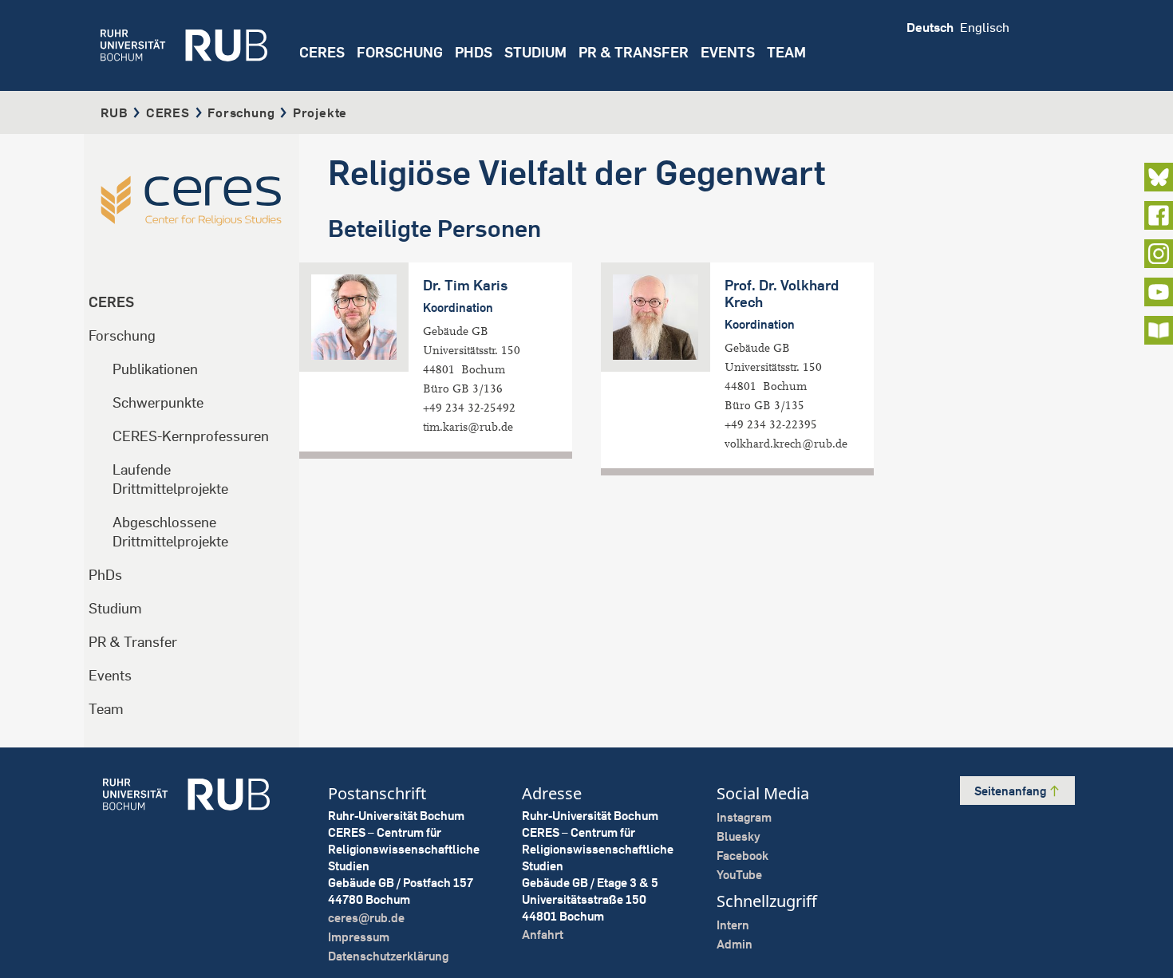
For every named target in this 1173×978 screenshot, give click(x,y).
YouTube (739, 874)
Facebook (742, 855)
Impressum (358, 936)
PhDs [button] (473, 52)
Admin (734, 944)
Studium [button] (535, 52)
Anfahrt (542, 934)
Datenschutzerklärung (388, 956)
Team (106, 709)
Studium (115, 608)
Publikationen (155, 369)
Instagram (744, 817)
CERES (322, 52)
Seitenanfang (1011, 791)
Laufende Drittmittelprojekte (170, 479)
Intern (733, 925)
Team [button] (786, 52)
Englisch (984, 27)
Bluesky (738, 836)
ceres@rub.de (366, 917)
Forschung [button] (400, 52)
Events (728, 52)
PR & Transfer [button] (634, 52)
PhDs (105, 575)
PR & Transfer (133, 642)
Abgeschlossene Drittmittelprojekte (170, 531)
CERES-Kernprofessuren (191, 436)
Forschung (240, 112)
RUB (114, 112)
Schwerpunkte (158, 402)
